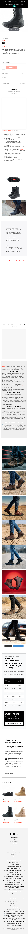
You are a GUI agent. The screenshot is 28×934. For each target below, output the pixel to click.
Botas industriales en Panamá (14, 903)
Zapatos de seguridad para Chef (14, 866)
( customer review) (14, 40)
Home (3, 38)
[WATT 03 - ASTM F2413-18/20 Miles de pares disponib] (14, 557)
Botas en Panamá (14, 847)
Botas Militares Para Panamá (14, 905)
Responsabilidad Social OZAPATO (14, 868)
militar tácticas (14, 424)
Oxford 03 (4, 798)
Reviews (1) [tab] (14, 93)
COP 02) (21, 149)
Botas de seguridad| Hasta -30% (14, 852)
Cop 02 (3, 819)
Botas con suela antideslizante (14, 874)
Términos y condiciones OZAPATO (14, 909)
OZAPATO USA (14, 843)
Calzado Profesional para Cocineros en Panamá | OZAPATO (14, 919)
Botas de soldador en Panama (14, 895)
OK (14, 6)
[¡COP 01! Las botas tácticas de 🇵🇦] (14, 632)
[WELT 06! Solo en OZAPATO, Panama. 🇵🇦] (14, 508)
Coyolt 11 (16, 819)
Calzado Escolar (14, 929)
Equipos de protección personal (14, 858)
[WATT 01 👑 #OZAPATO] (14, 458)
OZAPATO (4, 366)
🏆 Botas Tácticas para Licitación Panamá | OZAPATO (14, 921)
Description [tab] (14, 89)
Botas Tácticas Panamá (14, 862)
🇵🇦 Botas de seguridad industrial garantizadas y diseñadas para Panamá (14, 887)
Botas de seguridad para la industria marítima (14, 889)
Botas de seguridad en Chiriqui (14, 882)
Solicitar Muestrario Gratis (14, 723)
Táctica (6, 38)
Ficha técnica (6, 163)
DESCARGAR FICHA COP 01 (7, 130)
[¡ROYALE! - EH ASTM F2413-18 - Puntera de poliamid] (14, 532)
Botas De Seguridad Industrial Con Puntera (14, 884)
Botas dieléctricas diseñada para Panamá (14, 901)
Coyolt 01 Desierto (17, 798)
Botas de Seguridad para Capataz (14, 923)
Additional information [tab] (14, 91)
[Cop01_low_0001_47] (14, 176)
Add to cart (12, 67)
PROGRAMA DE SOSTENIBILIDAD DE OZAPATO (14, 911)
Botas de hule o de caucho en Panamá (14, 878)
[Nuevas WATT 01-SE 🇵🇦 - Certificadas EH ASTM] (14, 582)
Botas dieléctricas (14, 849)
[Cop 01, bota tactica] (14, 208)
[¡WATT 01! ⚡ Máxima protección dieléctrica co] (14, 483)
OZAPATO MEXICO (14, 841)
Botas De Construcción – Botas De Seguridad (14, 876)
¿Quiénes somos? (14, 837)
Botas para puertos (14, 907)
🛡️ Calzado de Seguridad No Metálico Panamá (14, 913)
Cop (23, 385)
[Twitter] (25, 73)
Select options (5, 801)
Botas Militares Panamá (14, 864)
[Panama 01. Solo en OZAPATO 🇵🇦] (14, 607)
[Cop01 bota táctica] (14, 192)
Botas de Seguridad (14, 845)
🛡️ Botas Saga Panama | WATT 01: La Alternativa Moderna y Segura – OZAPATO (14, 916)
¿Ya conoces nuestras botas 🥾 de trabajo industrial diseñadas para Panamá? (14, 899)
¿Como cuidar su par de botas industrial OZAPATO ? (14, 870)
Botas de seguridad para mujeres (14, 850)
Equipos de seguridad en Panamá (14, 860)
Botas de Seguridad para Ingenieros (14, 925)
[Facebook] (23, 73)
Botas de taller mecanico (14, 856)
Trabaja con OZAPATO (14, 872)
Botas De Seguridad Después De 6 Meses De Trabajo (14, 880)
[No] (26, 4)
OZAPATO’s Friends (14, 854)
